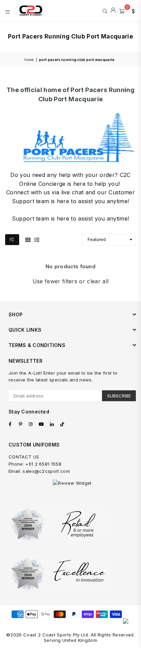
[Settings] (132, 10)
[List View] (36, 239)
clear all (97, 281)
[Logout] (113, 10)
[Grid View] (27, 239)
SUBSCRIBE (119, 395)
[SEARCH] (105, 10)
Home (29, 60)
